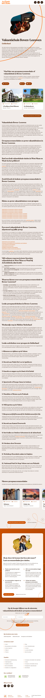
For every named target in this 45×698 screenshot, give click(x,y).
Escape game (37, 319)
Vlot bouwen (28, 317)
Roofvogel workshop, (24, 310)
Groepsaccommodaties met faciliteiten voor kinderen (14, 243)
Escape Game (38, 387)
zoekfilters (11, 251)
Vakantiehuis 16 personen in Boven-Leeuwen (12, 212)
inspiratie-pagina (30, 220)
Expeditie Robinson (19, 317)
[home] (6, 2)
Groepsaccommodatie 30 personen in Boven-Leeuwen (14, 216)
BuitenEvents (6, 313)
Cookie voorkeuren (27, 696)
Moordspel (10, 320)
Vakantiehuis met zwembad (8, 241)
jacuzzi (34, 189)
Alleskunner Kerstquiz (17, 316)
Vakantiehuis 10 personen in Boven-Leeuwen (12, 209)
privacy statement (29, 622)
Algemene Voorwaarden (11, 696)
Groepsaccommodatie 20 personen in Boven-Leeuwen (14, 213)
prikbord (20, 77)
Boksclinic (4, 312)
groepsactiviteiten (17, 390)
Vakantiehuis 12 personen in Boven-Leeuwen (12, 210)
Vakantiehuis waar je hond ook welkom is (11, 248)
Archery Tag (35, 317)
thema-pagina (10, 191)
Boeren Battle (32, 310)
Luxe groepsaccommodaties (8, 244)
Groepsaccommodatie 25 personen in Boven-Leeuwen (14, 215)
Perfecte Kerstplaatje (30, 316)
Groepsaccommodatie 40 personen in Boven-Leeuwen (14, 217)
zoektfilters (38, 191)
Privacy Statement (20, 696)
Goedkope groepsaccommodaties (10, 247)
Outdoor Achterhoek (20, 436)
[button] (42, 2)
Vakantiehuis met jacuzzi (7, 246)
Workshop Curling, (6, 316)
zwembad (17, 189)
